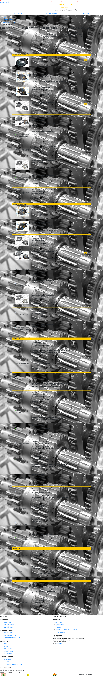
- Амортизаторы (7, 622)
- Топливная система (9, 627)
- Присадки (6, 663)
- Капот (5, 645)
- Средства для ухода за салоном (12, 664)
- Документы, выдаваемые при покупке (66, 629)
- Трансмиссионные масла (10, 633)
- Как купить (58, 622)
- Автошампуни (7, 659)
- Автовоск (6, 658)
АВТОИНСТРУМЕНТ (51, 13)
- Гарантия (58, 627)
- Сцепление (6, 621)
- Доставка (58, 626)
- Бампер (5, 643)
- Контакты (58, 621)
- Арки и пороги (7, 648)
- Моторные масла (8, 632)
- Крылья (5, 646)
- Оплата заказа (59, 624)
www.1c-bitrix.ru (4, 2)
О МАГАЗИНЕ (85, 13)
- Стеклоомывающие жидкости (12, 637)
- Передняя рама (7, 653)
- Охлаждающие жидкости (10, 639)
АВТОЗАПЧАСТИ (17, 13)
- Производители (60, 631)
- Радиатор (6, 626)
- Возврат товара (60, 632)
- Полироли (6, 661)
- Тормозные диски (8, 624)
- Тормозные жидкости (9, 635)
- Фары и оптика (7, 650)
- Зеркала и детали (8, 651)
